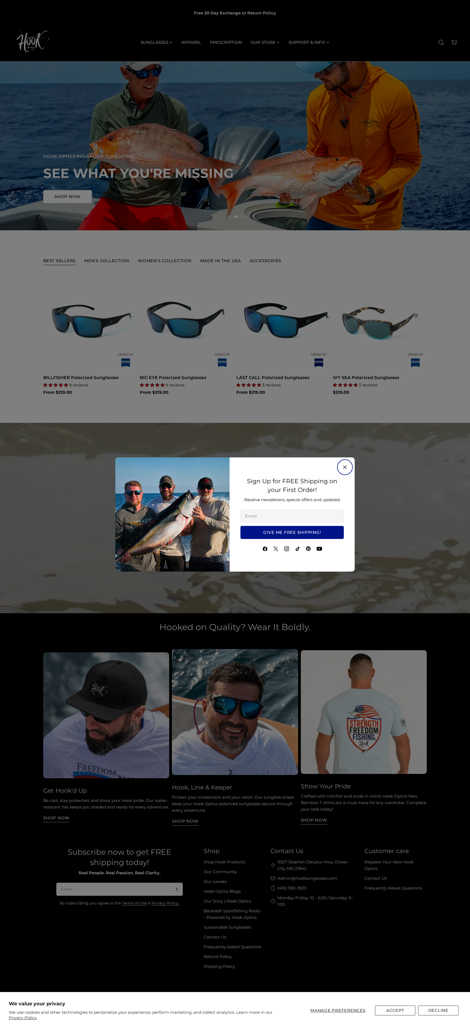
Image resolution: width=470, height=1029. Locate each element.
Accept (395, 1010)
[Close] (344, 467)
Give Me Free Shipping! (292, 532)
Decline (438, 1010)
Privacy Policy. (23, 1017)
